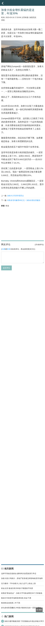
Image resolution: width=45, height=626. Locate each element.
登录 (8, 249)
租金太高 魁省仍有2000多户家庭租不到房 (17, 588)
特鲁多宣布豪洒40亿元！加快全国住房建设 (23, 200)
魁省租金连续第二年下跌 (10, 603)
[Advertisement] (22, 223)
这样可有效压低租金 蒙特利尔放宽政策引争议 (18, 573)
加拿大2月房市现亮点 (15, 196)
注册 (3, 249)
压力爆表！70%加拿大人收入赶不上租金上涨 (18, 583)
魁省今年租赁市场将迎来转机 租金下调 (16, 598)
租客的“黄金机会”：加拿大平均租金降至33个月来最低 (21, 593)
